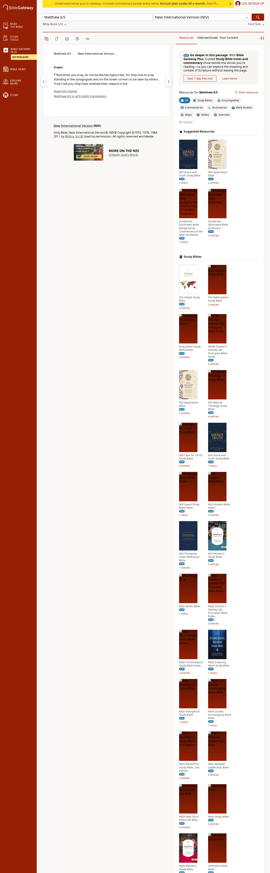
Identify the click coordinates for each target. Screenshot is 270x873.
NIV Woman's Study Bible (216, 555)
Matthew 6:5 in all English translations (80, 96)
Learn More (229, 78)
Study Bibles (193, 257)
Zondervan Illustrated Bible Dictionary (218, 225)
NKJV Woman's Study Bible (188, 867)
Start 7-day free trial (200, 78)
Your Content (229, 38)
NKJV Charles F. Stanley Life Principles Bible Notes (217, 611)
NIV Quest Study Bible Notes (189, 506)
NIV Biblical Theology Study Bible (217, 406)
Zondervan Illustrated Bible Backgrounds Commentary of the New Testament (191, 228)
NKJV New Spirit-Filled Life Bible (189, 818)
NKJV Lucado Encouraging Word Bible (219, 715)
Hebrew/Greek (207, 38)
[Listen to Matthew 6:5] (88, 39)
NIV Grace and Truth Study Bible (189, 174)
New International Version (73, 126)
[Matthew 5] (44, 81)
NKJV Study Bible (218, 816)
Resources (186, 38)
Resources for (198, 92)
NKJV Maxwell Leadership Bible (218, 765)
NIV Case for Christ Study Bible (190, 457)
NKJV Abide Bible (189, 606)
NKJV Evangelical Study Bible (189, 713)
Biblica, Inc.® (74, 136)
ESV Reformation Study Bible (218, 299)
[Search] (258, 17)
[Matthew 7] (169, 81)
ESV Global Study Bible (189, 299)
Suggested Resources (199, 131)
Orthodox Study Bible (217, 867)
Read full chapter (66, 91)
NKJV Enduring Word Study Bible (218, 664)
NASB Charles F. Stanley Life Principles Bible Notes (218, 351)
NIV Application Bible (217, 174)
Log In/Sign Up (252, 4)
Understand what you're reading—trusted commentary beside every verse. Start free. (138, 3)
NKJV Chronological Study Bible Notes (191, 664)
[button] (249, 4)
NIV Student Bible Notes (219, 506)
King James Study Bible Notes (190, 348)
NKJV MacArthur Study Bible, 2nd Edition (189, 767)
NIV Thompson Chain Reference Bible (189, 557)
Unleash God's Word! (123, 155)
